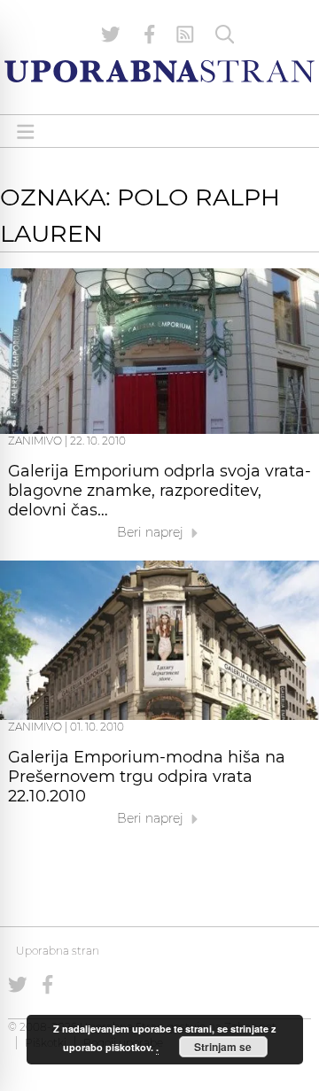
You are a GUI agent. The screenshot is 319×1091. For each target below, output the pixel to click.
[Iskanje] (225, 34)
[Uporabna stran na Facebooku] (150, 34)
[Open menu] (25, 131)
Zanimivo (35, 440)
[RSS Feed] (185, 34)
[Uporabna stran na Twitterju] (111, 34)
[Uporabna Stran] (159, 71)
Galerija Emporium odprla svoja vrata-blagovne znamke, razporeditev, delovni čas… (159, 490)
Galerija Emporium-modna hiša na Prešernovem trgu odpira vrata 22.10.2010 (146, 776)
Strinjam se (223, 1047)
